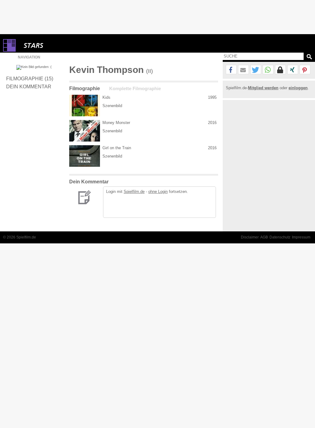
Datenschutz (279, 237)
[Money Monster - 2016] (84, 131)
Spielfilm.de (134, 191)
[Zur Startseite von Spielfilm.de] (9, 50)
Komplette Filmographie (135, 88)
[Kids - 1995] (84, 105)
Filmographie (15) (29, 78)
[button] (231, 69)
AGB (264, 237)
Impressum (301, 237)
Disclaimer (250, 237)
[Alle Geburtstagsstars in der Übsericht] (55, 45)
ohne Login (158, 191)
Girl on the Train (116, 148)
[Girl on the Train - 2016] (84, 156)
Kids (106, 97)
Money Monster (116, 122)
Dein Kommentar (28, 86)
